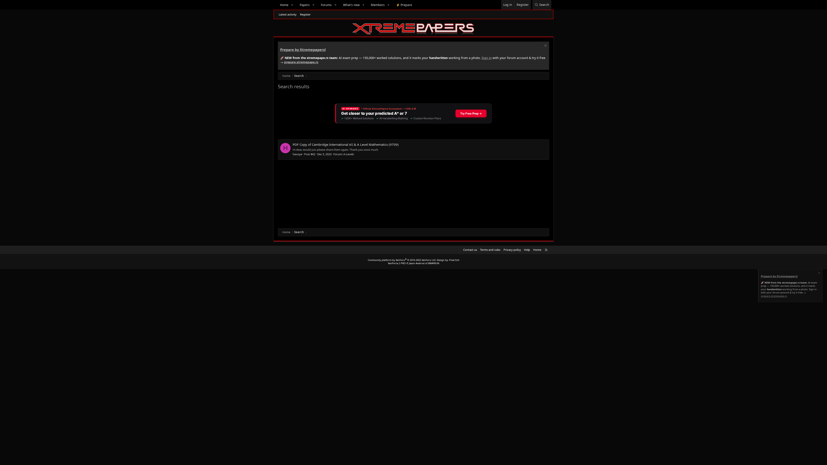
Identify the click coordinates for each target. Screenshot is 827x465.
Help (527, 250)
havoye (297, 154)
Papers (305, 5)
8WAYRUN (433, 263)
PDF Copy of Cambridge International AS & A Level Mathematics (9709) (346, 144)
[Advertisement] (407, 194)
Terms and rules (490, 250)
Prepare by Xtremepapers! (303, 49)
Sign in (487, 58)
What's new (351, 5)
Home (284, 5)
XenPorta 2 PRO (397, 263)
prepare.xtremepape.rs (301, 62)
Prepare (404, 5)
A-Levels (348, 154)
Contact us (470, 250)
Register (305, 14)
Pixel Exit (454, 260)
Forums (326, 5)
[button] (292, 5)
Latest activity (288, 14)
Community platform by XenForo (402, 260)
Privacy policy (512, 250)
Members (378, 5)
